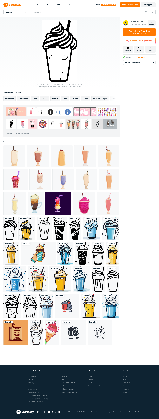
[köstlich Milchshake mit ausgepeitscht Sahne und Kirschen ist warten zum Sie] (40, 179)
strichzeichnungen (100, 99)
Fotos (39, 5)
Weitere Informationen (132, 62)
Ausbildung (32, 389)
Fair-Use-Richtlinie (135, 412)
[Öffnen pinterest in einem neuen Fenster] (49, 412)
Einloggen (148, 5)
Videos (49, 5)
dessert (55, 99)
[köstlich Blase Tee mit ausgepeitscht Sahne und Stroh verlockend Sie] (84, 203)
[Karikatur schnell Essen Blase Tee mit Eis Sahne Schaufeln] (15, 179)
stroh (35, 99)
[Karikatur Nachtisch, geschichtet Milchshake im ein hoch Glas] (58, 203)
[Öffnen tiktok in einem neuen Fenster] (52, 412)
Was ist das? (141, 57)
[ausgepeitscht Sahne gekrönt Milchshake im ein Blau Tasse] (110, 306)
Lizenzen (65, 376)
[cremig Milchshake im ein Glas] (36, 332)
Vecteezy (31, 379)
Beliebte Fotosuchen (69, 389)
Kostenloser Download (139, 32)
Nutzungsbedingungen (103, 412)
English (126, 376)
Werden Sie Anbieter (96, 386)
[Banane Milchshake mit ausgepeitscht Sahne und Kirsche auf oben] (14, 203)
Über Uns (91, 383)
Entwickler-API (33, 392)
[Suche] (146, 12)
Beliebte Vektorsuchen (70, 386)
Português (127, 383)
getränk (75, 99)
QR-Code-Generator (35, 402)
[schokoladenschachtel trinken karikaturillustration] (15, 332)
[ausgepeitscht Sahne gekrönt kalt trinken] (110, 228)
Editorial (60, 5)
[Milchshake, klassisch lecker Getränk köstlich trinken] (36, 203)
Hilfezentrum (93, 376)
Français (126, 389)
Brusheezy (32, 376)
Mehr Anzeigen (110, 124)
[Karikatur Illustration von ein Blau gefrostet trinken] (14, 279)
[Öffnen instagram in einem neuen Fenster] (42, 412)
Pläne (98, 5)
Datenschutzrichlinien (120, 412)
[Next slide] (116, 98)
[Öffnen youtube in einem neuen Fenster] (59, 412)
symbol (85, 99)
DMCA (64, 379)
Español (126, 379)
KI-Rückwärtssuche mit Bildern (39, 395)
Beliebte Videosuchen (69, 392)
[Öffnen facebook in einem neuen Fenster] (38, 412)
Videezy (31, 383)
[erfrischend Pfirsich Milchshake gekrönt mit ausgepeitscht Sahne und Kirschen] (62, 156)
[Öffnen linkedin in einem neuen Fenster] (45, 412)
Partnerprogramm (68, 383)
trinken (44, 99)
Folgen (151, 24)
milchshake (9, 99)
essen (65, 99)
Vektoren (28, 5)
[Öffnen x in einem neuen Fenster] (56, 412)
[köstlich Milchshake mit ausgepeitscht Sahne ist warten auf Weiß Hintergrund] (86, 179)
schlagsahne (23, 99)
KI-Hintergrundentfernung (38, 399)
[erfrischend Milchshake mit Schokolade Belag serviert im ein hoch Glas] (14, 156)
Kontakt (91, 379)
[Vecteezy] (12, 5)
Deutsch (126, 386)
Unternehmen (33, 386)
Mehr (70, 5)
